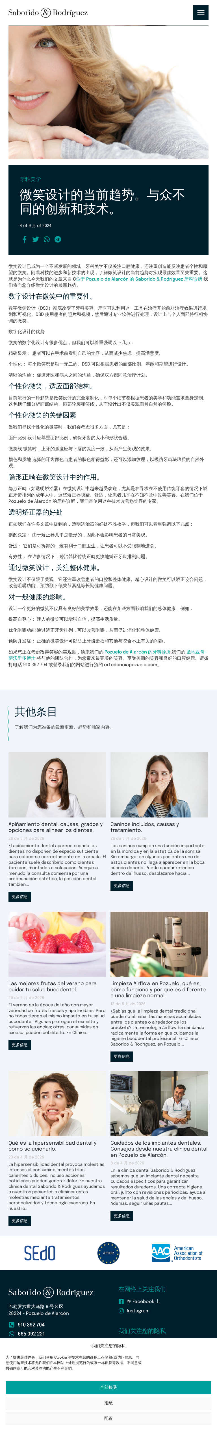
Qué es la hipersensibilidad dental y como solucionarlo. (52, 1146)
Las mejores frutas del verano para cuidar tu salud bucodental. (52, 986)
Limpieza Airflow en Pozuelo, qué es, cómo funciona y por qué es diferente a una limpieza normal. (158, 989)
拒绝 (108, 1403)
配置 (108, 1418)
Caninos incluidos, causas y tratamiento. (144, 827)
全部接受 (108, 1387)
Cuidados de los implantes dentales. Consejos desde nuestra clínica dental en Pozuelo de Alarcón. (158, 1149)
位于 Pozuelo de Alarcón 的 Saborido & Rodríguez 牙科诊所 (139, 279)
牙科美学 (30, 179)
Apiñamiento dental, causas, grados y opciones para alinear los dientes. (55, 827)
